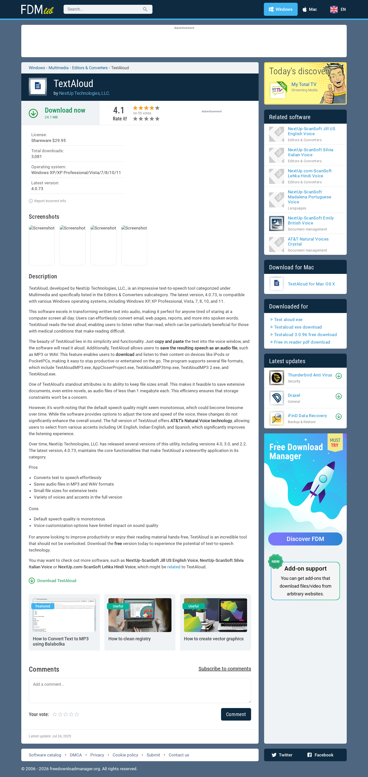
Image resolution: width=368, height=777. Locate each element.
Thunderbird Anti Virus (310, 374)
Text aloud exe (288, 319)
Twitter (285, 754)
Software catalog (45, 754)
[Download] (339, 376)
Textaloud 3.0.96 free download (305, 334)
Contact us (179, 754)
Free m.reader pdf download (302, 342)
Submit (153, 754)
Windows (37, 67)
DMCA (76, 754)
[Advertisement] (184, 41)
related (173, 566)
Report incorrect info (50, 201)
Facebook (324, 754)
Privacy (97, 754)
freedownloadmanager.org (75, 768)
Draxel (294, 395)
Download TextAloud (56, 580)
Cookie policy (125, 754)
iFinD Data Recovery (307, 415)
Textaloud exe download (298, 327)
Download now (65, 110)
